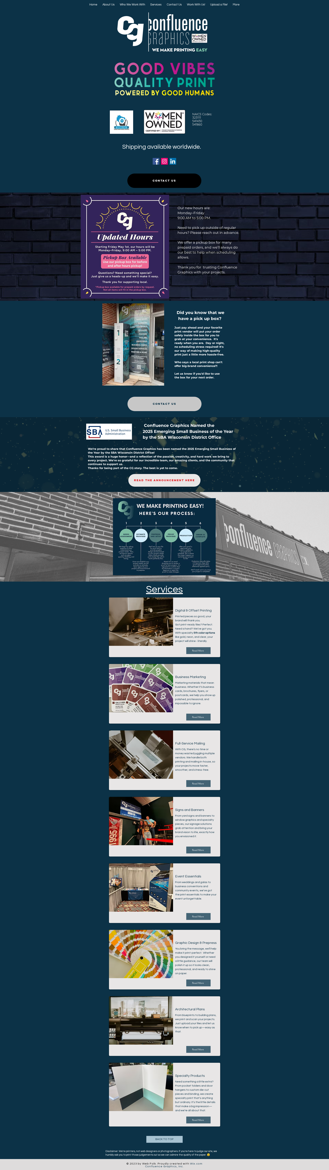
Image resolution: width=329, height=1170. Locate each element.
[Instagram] (164, 161)
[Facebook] (156, 161)
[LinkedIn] (172, 161)
